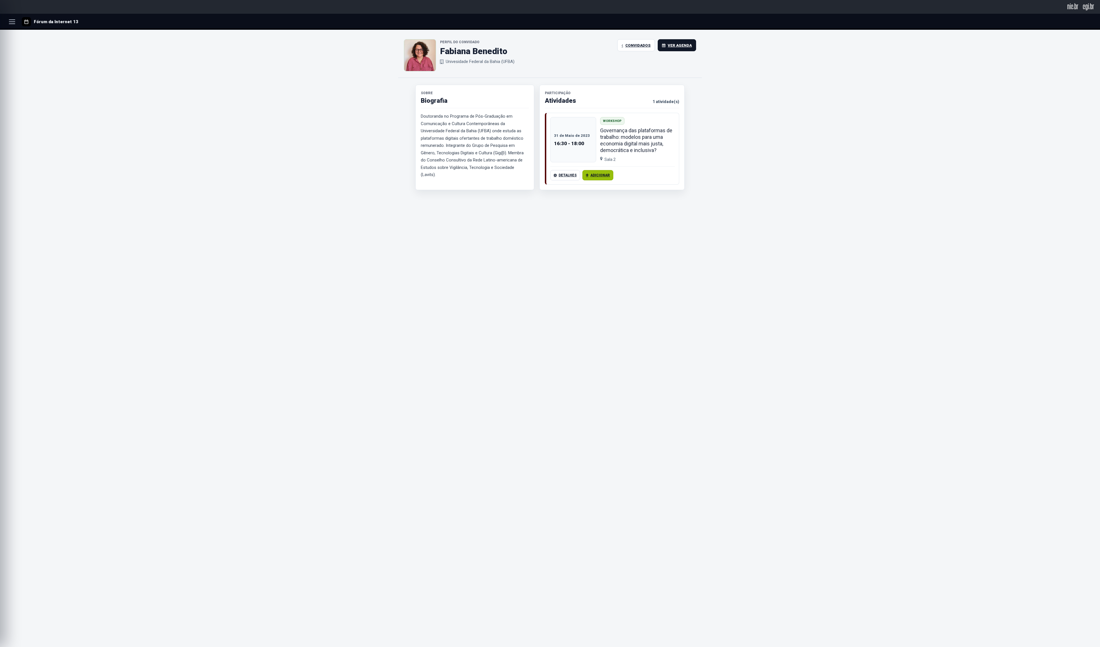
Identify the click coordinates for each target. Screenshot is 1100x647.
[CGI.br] (1088, 7)
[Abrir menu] (12, 21)
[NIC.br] (1073, 7)
